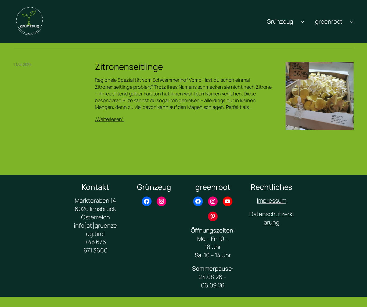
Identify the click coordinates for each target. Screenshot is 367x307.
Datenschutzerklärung (271, 218)
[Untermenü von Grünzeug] (302, 21)
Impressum (271, 201)
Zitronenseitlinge (129, 67)
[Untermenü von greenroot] (352, 21)
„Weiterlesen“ (109, 119)
